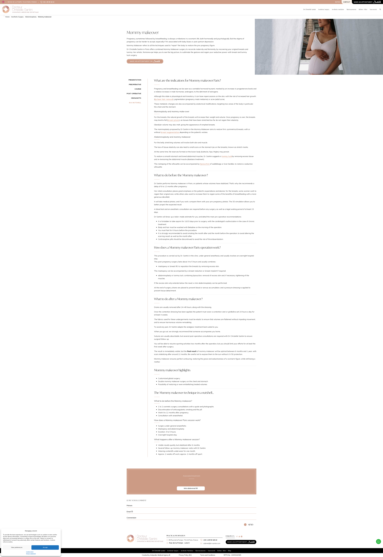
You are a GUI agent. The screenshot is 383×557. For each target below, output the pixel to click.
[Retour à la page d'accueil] (145, 542)
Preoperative (135, 84)
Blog (229, 551)
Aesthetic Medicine (187, 551)
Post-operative (134, 94)
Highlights (136, 98)
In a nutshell (135, 103)
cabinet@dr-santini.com (211, 543)
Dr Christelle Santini (158, 551)
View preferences (16, 547)
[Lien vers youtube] (239, 536)
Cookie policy (30, 552)
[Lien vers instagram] (241, 536)
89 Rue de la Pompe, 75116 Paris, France (183, 540)
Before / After (221, 551)
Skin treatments (200, 551)
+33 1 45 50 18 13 (210, 540)
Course (138, 89)
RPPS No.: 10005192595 (232, 555)
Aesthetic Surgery (173, 551)
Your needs (211, 551)
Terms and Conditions (207, 555)
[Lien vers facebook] (237, 536)
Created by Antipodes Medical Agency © (156, 555)
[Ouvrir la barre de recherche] (380, 9)
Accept (45, 547)
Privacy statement (31, 553)
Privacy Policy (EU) (185, 555)
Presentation (135, 80)
